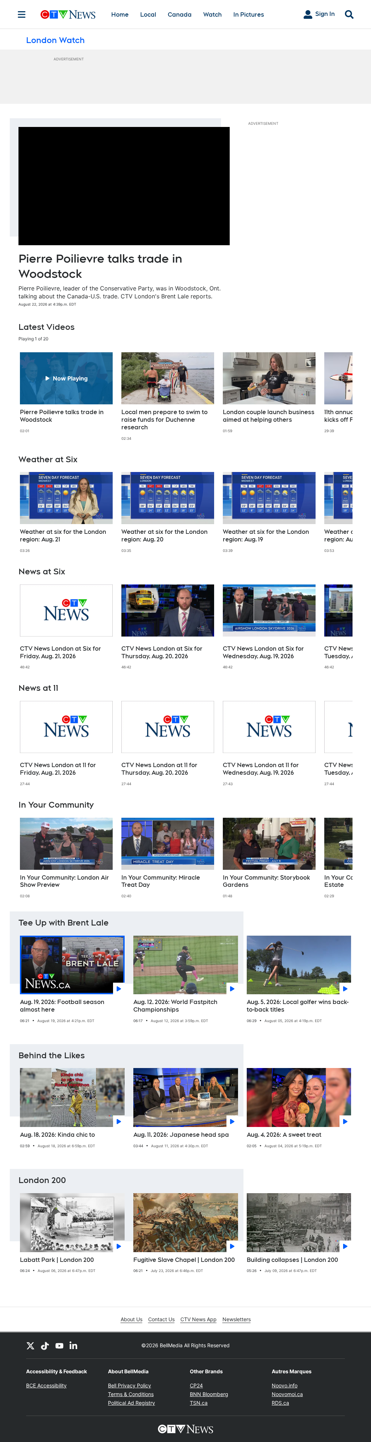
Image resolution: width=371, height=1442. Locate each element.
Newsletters (236, 1319)
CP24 (196, 1385)
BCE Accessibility (46, 1385)
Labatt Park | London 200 (57, 1259)
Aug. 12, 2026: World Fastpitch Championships (175, 1006)
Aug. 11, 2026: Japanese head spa (181, 1134)
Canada (180, 14)
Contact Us (161, 1319)
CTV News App (198, 1319)
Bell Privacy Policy (129, 1385)
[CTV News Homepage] (68, 14)
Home (120, 14)
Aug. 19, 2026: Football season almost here (62, 1006)
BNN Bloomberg (209, 1394)
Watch (212, 14)
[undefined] (66, 392)
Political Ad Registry (131, 1403)
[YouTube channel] (59, 1345)
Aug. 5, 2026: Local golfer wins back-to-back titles (298, 1006)
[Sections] (21, 14)
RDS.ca (280, 1403)
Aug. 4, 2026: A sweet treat (284, 1134)
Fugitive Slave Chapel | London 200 (184, 1259)
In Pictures (248, 14)
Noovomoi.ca (287, 1394)
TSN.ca (199, 1403)
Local (148, 14)
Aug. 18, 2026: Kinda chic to (57, 1134)
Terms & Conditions (131, 1394)
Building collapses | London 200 (292, 1259)
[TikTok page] (45, 1345)
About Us (131, 1319)
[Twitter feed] (30, 1345)
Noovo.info (284, 1385)
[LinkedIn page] (74, 1345)
